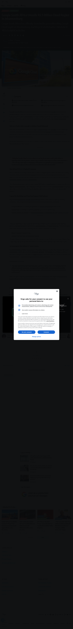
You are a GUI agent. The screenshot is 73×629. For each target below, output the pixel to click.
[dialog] (36, 314)
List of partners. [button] (50, 321)
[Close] (57, 291)
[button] (36, 314)
